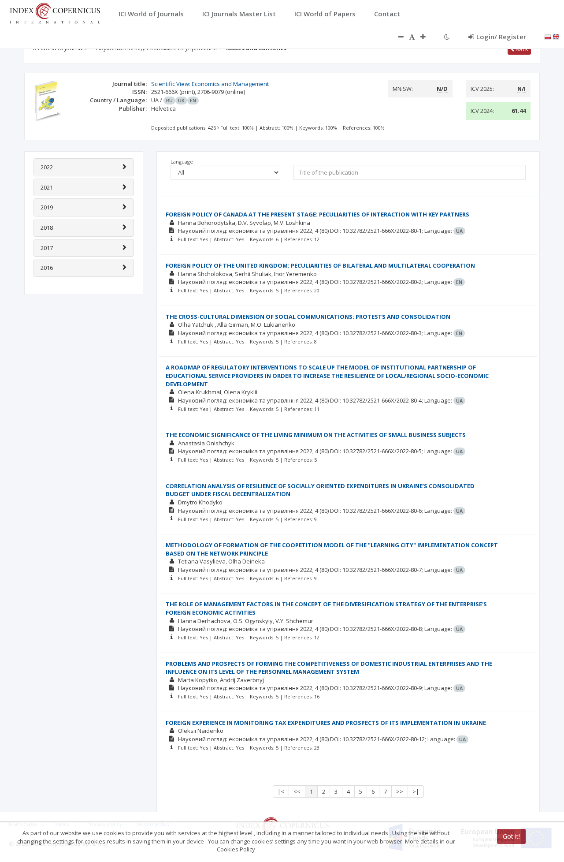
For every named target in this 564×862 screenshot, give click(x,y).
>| (415, 791)
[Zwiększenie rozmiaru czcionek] (427, 36)
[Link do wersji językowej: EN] (556, 36)
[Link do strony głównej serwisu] (54, 12)
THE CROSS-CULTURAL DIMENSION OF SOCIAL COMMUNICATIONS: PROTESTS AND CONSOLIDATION (308, 317)
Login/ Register (501, 36)
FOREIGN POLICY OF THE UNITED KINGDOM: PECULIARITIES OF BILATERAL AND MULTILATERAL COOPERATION (320, 265)
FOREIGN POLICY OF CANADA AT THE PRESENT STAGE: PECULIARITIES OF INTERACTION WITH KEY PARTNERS (317, 214)
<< (297, 791)
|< (281, 791)
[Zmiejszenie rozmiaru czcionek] (396, 36)
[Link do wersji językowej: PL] (547, 36)
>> (399, 791)
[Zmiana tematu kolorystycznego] (447, 36)
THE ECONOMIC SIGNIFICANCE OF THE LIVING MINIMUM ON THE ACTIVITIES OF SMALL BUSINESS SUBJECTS (316, 435)
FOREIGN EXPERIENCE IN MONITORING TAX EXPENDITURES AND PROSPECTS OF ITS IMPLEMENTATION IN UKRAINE (326, 723)
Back (521, 49)
